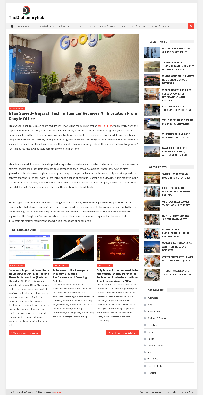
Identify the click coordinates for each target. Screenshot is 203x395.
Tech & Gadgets (138, 26)
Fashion (79, 26)
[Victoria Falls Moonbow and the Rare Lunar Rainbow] (152, 247)
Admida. (58, 391)
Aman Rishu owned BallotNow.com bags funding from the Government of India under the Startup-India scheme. (124, 332)
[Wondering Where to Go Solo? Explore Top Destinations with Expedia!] (152, 94)
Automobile (23, 26)
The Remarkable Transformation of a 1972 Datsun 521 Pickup (178, 66)
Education (64, 26)
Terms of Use (187, 391)
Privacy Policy (171, 391)
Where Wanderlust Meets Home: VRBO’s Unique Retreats (178, 80)
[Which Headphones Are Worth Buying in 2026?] (152, 138)
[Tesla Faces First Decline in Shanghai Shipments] (152, 124)
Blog (150, 304)
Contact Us (156, 391)
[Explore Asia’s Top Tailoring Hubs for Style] (152, 110)
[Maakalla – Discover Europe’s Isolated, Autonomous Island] (152, 151)
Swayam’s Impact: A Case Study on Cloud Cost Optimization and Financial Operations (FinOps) (29, 273)
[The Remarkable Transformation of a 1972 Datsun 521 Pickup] (152, 66)
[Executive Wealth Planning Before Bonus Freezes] (152, 191)
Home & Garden (108, 26)
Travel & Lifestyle (161, 26)
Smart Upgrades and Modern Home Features (176, 176)
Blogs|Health (154, 311)
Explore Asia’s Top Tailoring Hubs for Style (177, 108)
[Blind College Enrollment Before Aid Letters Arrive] (152, 233)
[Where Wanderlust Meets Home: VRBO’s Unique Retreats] (152, 80)
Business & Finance (44, 26)
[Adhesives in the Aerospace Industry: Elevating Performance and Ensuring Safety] (74, 248)
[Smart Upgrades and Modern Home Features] (152, 178)
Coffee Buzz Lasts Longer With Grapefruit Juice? (178, 258)
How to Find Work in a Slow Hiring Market (175, 217)
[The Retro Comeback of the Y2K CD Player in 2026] (152, 274)
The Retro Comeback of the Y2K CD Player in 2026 (176, 272)
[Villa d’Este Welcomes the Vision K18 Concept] (152, 205)
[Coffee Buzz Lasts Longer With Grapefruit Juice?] (152, 261)
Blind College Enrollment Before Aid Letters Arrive (176, 233)
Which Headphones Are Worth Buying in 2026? (176, 135)
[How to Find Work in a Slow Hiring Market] (152, 219)
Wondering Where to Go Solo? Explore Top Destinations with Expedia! (177, 95)
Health (91, 26)
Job (123, 26)
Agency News (16, 108)
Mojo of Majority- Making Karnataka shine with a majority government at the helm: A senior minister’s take (27, 332)
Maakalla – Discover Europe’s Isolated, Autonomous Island (174, 151)
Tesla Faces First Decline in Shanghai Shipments (177, 122)
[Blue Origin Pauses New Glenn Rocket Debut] (152, 52)
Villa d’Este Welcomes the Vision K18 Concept (176, 203)
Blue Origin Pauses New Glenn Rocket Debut (176, 50)
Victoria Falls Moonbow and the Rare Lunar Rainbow (177, 247)
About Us (144, 391)
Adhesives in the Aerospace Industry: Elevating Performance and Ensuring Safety (70, 275)
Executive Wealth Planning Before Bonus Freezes (176, 191)
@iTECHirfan (105, 126)
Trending (152, 372)
